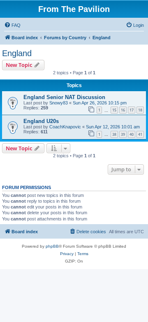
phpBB (52, 246)
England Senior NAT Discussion (64, 97)
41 (140, 134)
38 (114, 134)
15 (114, 110)
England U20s (41, 121)
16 (123, 110)
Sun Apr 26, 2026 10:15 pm (100, 102)
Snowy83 (58, 102)
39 (123, 134)
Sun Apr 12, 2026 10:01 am (113, 126)
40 (132, 134)
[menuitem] (12, 25)
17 (132, 110)
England (17, 53)
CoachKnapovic (65, 126)
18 (140, 110)
